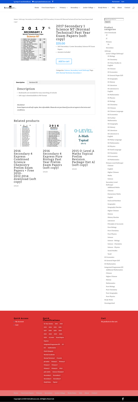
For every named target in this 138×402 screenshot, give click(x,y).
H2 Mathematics (113, 143)
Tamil (109, 254)
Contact (127, 8)
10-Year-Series (48, 324)
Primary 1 (54, 361)
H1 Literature (112, 85)
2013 (45, 327)
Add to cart (63, 61)
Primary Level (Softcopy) (114, 163)
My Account (116, 1)
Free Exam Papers (48, 8)
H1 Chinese (112, 69)
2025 (45, 337)
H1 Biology (111, 56)
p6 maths (46, 361)
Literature (111, 221)
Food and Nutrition (114, 201)
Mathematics (110, 283)
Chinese (110, 166)
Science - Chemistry (115, 244)
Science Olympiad (58, 372)
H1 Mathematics (113, 95)
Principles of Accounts (115, 224)
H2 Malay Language (115, 140)
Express (46, 341)
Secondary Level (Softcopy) (34, 19)
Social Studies (112, 251)
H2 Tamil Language (114, 150)
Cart (122, 1)
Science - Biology (114, 241)
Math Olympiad (48, 351)
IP (106, 35)
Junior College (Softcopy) (114, 54)
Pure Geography (112, 293)
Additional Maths (114, 187)
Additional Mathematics (114, 270)
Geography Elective (114, 207)
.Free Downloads (110, 33)
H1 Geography (113, 79)
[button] (49, 28)
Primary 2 (62, 361)
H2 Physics (111, 146)
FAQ (113, 8)
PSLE (60, 368)
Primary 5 (46, 368)
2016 (60, 327)
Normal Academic (49, 354)
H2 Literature (112, 130)
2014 (50, 327)
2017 (57, 73)
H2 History (111, 127)
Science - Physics (114, 247)
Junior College (88, 8)
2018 (50, 330)
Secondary (74, 8)
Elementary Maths (114, 194)
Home (37, 8)
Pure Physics (112, 234)
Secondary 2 (56, 375)
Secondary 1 (77, 73)
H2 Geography (113, 124)
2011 (56, 324)
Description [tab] (20, 82)
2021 (45, 334)
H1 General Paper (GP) (115, 75)
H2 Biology (111, 101)
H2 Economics (113, 115)
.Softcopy (22, 19)
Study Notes (102, 8)
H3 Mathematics (113, 160)
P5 (108, 44)
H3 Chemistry (112, 153)
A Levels (51, 337)
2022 (50, 334)
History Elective (113, 217)
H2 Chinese (112, 108)
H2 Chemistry (112, 105)
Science (67, 70)
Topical (55, 382)
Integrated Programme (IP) (113, 267)
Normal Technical (66, 73)
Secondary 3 (47, 379)
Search (107, 22)
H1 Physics (111, 98)
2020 (60, 330)
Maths (110, 175)
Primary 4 (54, 365)
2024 (60, 334)
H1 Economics (113, 72)
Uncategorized (109, 303)
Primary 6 (54, 368)
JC (106, 38)
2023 (55, 334)
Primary (63, 8)
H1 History (111, 82)
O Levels (59, 358)
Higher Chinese (113, 172)
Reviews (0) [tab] (33, 82)
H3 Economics (113, 156)
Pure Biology (112, 227)
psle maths (47, 372)
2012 (61, 324)
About (119, 8)
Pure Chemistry (113, 231)
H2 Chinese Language (115, 111)
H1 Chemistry (112, 60)
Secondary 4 (57, 379)
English (110, 169)
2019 (55, 330)
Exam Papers (60, 337)
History (110, 214)
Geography (111, 204)
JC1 (63, 344)
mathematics (52, 348)
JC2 (45, 348)
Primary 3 (47, 365)
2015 (55, 327)
